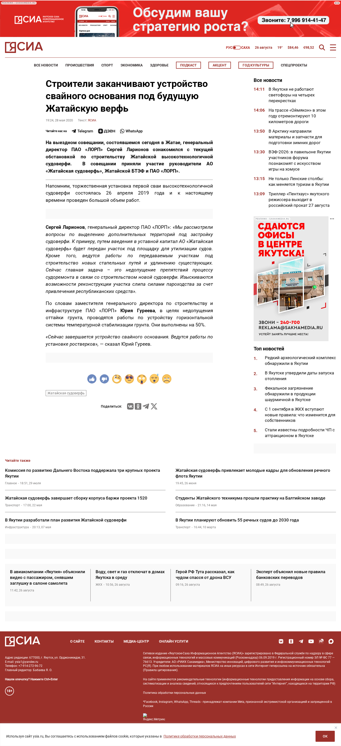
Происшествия (79, 65)
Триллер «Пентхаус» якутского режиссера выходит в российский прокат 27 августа (299, 199)
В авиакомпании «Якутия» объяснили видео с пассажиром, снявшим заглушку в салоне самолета (47, 577)
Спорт (107, 65)
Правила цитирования (160, 670)
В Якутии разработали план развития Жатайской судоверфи (66, 519)
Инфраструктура (17, 527)
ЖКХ (99, 584)
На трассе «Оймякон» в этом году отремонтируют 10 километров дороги (297, 116)
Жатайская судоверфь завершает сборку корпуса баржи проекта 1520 (76, 498)
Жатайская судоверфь (66, 393)
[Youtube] (311, 641)
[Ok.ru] (138, 406)
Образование (184, 505)
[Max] (331, 641)
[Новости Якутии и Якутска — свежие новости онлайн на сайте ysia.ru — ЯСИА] (24, 47)
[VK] (281, 641)
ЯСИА (92, 120)
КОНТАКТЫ (104, 641)
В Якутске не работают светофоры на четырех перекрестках (292, 95)
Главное (11, 483)
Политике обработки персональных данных (200, 736)
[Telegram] (146, 406)
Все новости (46, 65)
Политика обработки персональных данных (174, 693)
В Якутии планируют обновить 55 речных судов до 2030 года (237, 519)
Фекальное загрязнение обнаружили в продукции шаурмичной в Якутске (290, 394)
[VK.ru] (130, 406)
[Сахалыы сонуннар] (238, 47)
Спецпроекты (294, 65)
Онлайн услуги (173, 641)
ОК (325, 736)
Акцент (220, 65)
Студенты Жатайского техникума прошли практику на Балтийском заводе (250, 498)
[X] (154, 406)
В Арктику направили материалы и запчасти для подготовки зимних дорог (295, 137)
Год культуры (256, 65)
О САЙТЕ (77, 641)
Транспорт (12, 505)
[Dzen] (106, 131)
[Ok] (291, 641)
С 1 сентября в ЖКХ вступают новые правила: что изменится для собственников (300, 415)
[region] (170, 734)
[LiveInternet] (174, 717)
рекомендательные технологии (199, 679)
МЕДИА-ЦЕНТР (136, 641)
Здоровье (159, 65)
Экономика (132, 65)
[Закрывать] (336, 728)
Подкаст (188, 65)
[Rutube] (321, 641)
